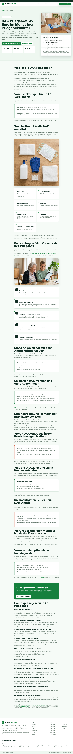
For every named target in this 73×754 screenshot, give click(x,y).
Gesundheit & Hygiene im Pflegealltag (9, 746)
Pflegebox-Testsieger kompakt (42, 746)
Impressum (64, 724)
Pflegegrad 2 (52, 726)
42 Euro (46, 3)
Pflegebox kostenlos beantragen (10, 43)
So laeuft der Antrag (27, 43)
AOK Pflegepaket (53, 734)
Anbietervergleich (41, 577)
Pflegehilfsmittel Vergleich (24, 706)
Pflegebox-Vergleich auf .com (59, 746)
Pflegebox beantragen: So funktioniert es (24, 407)
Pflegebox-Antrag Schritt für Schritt (8, 745)
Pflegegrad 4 (52, 730)
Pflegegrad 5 (52, 732)
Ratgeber (51, 3)
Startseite (3, 10)
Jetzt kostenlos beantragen (23, 596)
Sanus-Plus (39, 558)
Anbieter (30, 3)
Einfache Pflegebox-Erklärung (24, 746)
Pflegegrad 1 (52, 724)
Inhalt (35, 3)
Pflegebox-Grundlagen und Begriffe (26, 745)
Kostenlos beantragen (65, 3)
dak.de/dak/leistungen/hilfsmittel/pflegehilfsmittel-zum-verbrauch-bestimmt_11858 (31, 705)
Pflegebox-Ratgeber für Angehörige (43, 745)
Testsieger (25, 3)
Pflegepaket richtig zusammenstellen (61, 745)
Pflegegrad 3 (52, 728)
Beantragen (40, 3)
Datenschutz (64, 726)
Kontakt (63, 728)
